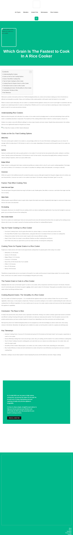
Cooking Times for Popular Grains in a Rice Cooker (16, 83)
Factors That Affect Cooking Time (11, 78)
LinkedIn (70, 534)
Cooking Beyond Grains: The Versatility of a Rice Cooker (17, 88)
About (70, 528)
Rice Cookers (54, 12)
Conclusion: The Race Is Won (10, 90)
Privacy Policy (68, 532)
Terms (70, 529)
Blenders (25, 12)
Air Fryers (17, 12)
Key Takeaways (7, 92)
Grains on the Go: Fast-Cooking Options (13, 76)
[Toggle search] (36, 18)
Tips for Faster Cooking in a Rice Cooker (13, 81)
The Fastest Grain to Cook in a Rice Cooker (14, 85)
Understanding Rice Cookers (10, 74)
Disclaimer (69, 531)
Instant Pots (34, 12)
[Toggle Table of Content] (29, 72)
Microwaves (44, 12)
